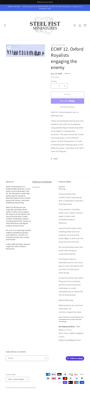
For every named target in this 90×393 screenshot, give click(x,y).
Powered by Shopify (30, 387)
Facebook (36, 187)
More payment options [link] (67, 106)
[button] (5, 25)
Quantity (54, 81)
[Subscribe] (45, 358)
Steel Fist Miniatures (17, 387)
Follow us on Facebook (42, 181)
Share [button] (56, 159)
